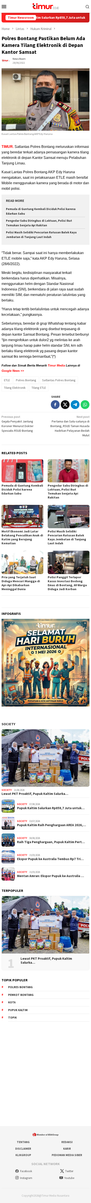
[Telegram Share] (75, 404)
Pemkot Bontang (21, 995)
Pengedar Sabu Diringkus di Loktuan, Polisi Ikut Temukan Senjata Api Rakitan (68, 491)
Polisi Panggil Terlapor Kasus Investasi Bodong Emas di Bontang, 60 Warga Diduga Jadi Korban (67, 583)
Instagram (26, 1178)
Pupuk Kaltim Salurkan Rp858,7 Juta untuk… (51, 808)
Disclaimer (23, 1149)
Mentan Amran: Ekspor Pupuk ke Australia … (50, 876)
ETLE (7, 380)
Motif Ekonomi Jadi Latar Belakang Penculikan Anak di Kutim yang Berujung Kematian (22, 537)
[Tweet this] (65, 404)
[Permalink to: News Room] (6, 61)
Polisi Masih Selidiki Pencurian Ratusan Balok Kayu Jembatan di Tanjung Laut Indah (67, 537)
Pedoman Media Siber (67, 1155)
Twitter (69, 1171)
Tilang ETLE (39, 388)
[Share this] (55, 404)
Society (8, 724)
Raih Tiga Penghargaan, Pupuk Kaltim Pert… (51, 842)
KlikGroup (23, 1155)
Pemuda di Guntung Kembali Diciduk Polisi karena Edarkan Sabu (22, 489)
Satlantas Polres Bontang (59, 380)
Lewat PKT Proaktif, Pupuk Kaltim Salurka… (35, 794)
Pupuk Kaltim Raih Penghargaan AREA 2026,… (51, 825)
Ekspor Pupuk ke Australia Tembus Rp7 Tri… (50, 859)
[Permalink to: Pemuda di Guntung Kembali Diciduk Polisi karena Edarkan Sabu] (22, 471)
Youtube (69, 1178)
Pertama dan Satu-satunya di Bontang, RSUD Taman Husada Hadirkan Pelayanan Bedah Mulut (69, 426)
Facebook (26, 1171)
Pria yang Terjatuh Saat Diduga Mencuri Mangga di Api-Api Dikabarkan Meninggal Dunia (21, 583)
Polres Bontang (26, 380)
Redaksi (67, 1142)
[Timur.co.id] (45, 6)
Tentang (23, 1142)
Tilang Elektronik (15, 388)
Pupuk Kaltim (18, 1010)
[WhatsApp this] (85, 404)
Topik (12, 1017)
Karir (67, 1149)
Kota (11, 1002)
